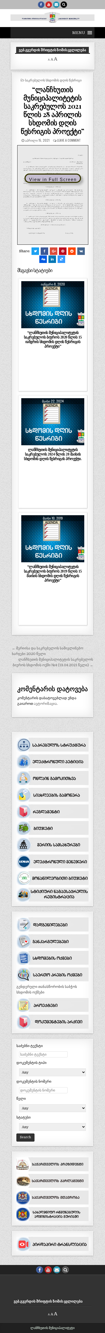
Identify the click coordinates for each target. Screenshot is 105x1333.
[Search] (64, 4)
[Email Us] (56, 4)
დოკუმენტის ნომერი (33, 1081)
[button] (78, 32)
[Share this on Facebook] (44, 251)
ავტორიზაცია (45, 704)
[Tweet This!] (35, 251)
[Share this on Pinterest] (62, 251)
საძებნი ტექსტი (29, 1046)
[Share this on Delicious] (61, 259)
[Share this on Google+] (53, 251)
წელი (21, 1099)
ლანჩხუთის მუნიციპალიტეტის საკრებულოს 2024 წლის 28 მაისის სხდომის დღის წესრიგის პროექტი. (53, 454)
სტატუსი (23, 1117)
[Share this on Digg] (43, 259)
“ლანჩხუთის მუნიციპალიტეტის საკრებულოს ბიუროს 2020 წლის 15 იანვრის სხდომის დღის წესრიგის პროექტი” (53, 339)
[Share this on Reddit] (72, 251)
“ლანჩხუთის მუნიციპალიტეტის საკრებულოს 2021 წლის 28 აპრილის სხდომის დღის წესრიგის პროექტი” (52, 110)
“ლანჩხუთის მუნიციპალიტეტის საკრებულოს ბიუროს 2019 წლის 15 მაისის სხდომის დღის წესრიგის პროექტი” (53, 573)
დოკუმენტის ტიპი (31, 1063)
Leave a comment (69, 140)
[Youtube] (49, 4)
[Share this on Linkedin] (52, 259)
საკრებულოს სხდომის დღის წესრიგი (53, 80)
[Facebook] (41, 4)
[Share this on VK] (81, 251)
